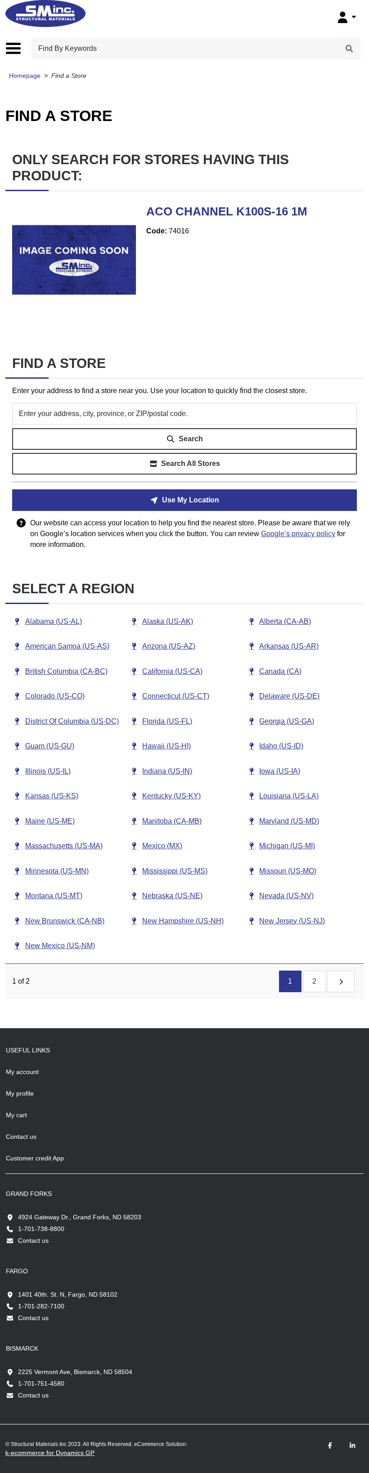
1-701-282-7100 (41, 1306)
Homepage (24, 75)
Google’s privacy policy (298, 533)
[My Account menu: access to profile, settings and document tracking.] (346, 17)
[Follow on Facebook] (329, 1446)
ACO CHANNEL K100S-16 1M (226, 211)
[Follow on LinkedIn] (352, 1446)
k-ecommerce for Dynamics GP (49, 1452)
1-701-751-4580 (41, 1383)
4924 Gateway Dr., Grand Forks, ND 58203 (79, 1217)
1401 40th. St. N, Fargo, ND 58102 (67, 1294)
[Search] (349, 48)
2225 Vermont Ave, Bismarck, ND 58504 (75, 1371)
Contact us (33, 1240)
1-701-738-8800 (41, 1228)
